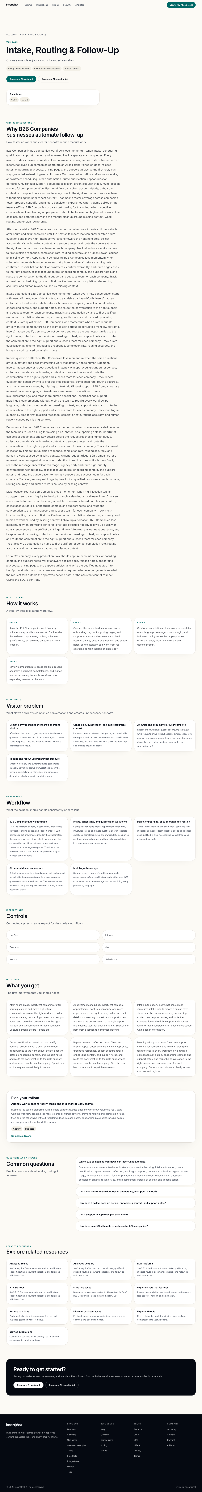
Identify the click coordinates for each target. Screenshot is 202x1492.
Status (104, 1450)
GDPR (136, 1434)
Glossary (105, 1434)
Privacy (137, 1450)
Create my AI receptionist (55, 79)
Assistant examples (76, 1445)
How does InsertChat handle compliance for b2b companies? (113, 1226)
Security (67, 5)
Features (28, 5)
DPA (136, 1440)
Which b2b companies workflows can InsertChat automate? (113, 1161)
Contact (171, 1440)
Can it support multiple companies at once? (103, 1214)
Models (70, 1466)
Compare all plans (21, 1135)
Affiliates (79, 5)
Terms (137, 1456)
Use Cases (11, 34)
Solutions (71, 1434)
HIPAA (137, 1445)
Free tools (72, 1456)
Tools (69, 1472)
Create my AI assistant (181, 5)
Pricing (55, 5)
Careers (171, 1434)
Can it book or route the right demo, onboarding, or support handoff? (118, 1191)
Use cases (72, 1440)
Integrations (42, 5)
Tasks (70, 1450)
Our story (171, 1429)
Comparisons (107, 1440)
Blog (103, 1429)
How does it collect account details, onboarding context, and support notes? (122, 1203)
